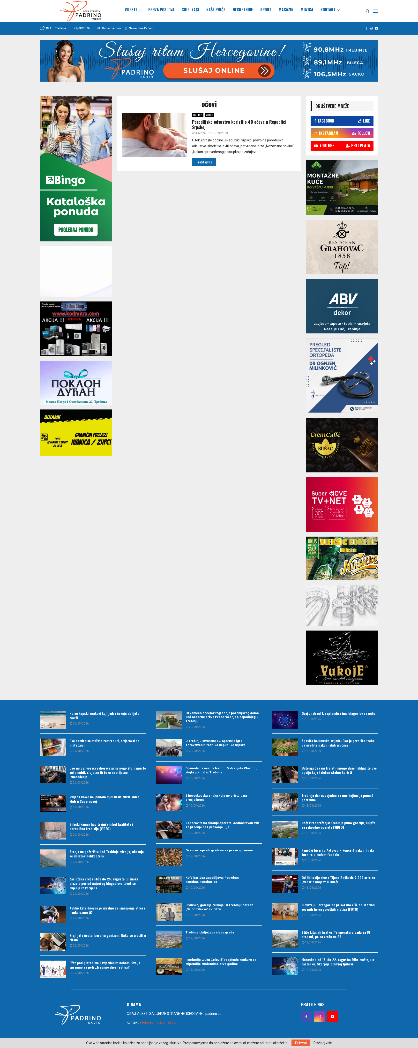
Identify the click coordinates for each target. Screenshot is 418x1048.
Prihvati (301, 1043)
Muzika (307, 10)
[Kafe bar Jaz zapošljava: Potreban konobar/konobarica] (169, 884)
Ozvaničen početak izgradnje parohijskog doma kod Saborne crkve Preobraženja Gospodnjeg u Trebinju (222, 717)
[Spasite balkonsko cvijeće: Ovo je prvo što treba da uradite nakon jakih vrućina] (285, 747)
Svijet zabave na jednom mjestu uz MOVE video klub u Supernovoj (104, 799)
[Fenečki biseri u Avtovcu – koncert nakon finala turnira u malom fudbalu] (285, 856)
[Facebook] (306, 1016)
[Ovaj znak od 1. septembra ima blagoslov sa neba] (285, 720)
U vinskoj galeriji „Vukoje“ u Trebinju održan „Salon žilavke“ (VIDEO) (219, 907)
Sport (265, 10)
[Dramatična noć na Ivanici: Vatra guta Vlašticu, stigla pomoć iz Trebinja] (169, 775)
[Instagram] (319, 1016)
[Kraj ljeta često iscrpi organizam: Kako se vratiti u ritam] (53, 942)
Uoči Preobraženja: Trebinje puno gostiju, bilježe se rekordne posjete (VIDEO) (338, 825)
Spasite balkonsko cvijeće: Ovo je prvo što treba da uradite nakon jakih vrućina (338, 742)
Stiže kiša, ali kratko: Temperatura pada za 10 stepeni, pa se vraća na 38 (336, 934)
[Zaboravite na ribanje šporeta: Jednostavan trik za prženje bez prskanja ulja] (169, 830)
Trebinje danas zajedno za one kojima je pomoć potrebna (337, 797)
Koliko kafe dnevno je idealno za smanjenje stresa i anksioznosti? (107, 910)
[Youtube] (332, 1016)
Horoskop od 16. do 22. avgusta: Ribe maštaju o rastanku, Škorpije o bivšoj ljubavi (338, 961)
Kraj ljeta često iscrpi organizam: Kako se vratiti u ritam (107, 937)
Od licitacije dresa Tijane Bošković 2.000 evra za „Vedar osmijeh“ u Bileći (338, 879)
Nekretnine (243, 10)
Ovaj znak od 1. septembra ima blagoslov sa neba (338, 713)
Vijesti (131, 10)
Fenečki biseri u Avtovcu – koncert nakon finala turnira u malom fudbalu (338, 852)
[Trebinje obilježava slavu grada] (169, 939)
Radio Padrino (111, 28)
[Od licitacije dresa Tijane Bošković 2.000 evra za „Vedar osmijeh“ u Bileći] (285, 884)
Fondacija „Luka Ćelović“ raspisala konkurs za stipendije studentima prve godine (221, 962)
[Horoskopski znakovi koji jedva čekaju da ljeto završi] (53, 720)
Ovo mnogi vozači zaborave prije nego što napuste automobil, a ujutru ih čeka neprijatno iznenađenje (107, 772)
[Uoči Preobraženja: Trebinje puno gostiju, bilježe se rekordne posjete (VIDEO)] (285, 829)
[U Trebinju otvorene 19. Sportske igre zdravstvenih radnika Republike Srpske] (169, 747)
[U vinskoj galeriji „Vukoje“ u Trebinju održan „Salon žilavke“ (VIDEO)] (169, 912)
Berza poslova (161, 10)
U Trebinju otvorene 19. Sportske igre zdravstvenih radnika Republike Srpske (216, 743)
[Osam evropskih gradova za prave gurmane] (169, 857)
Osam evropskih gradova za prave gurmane (219, 850)
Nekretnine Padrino (141, 28)
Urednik (201, 133)
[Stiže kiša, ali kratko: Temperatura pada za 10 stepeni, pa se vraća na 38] (285, 939)
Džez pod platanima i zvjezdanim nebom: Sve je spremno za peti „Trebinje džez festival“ (104, 965)
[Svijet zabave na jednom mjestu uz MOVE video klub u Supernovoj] (53, 803)
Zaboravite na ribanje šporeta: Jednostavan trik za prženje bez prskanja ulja (222, 825)
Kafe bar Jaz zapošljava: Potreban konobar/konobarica (212, 880)
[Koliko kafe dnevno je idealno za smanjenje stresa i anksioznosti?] (53, 914)
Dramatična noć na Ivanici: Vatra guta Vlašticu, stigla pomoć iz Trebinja (221, 770)
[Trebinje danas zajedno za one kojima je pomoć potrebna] (285, 802)
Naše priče (215, 10)
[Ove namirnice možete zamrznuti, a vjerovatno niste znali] (53, 747)
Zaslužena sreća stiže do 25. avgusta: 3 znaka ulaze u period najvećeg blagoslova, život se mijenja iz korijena (103, 883)
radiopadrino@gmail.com (159, 1022)
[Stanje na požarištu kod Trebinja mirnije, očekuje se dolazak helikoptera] (53, 858)
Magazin (286, 10)
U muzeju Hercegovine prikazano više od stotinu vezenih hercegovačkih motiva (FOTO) (338, 907)
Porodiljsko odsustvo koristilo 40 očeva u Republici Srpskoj (239, 125)
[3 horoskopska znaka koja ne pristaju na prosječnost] (169, 802)
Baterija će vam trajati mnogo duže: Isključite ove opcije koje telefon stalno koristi (339, 770)
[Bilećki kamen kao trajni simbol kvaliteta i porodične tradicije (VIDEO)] (53, 831)
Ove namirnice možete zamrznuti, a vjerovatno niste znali (104, 742)
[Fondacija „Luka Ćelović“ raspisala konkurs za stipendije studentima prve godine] (169, 966)
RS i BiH (197, 115)
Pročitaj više (323, 1043)
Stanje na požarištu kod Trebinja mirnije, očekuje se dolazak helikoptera (106, 853)
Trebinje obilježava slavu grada (210, 932)
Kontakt (328, 10)
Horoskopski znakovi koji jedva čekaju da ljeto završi (104, 715)
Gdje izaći (190, 10)
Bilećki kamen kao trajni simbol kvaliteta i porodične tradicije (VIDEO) (101, 826)
